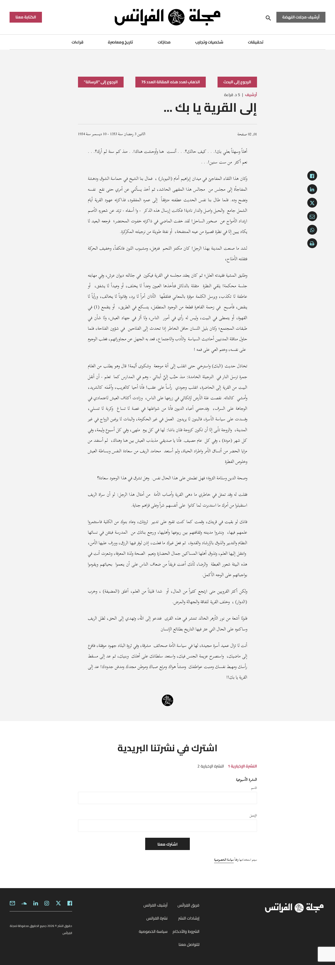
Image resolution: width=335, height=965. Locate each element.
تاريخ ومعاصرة (120, 42)
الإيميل (253, 815)
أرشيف (251, 94)
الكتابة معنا (25, 17)
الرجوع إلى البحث (237, 81)
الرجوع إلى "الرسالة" (101, 81)
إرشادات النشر (188, 918)
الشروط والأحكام (186, 931)
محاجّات (164, 42)
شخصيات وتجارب (209, 42)
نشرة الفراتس (157, 918)
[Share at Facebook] (312, 176)
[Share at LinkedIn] (312, 189)
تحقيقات (255, 42)
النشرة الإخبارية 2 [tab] (210, 766)
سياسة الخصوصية (224, 859)
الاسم (254, 788)
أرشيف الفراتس (155, 905)
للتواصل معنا (189, 944)
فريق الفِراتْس (188, 905)
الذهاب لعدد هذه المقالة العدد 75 (170, 81)
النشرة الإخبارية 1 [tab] (242, 766)
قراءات (77, 42)
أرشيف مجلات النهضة (301, 17)
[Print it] (312, 243)
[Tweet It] (312, 203)
